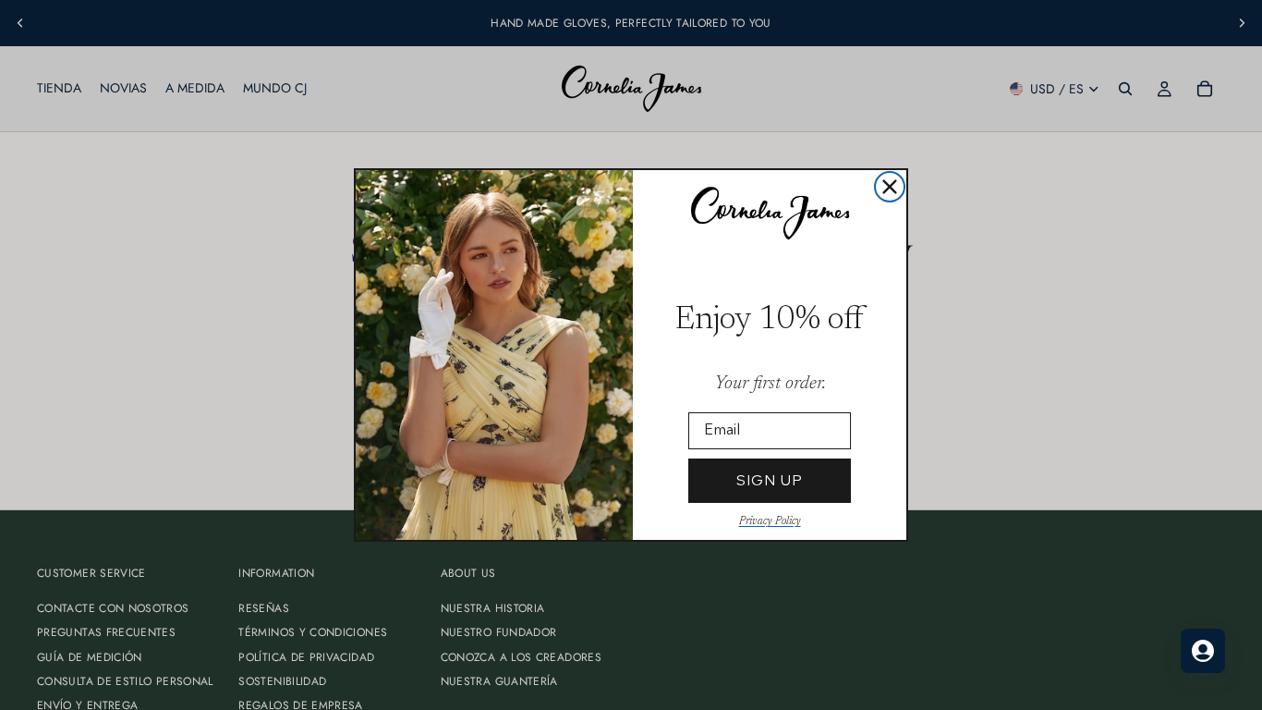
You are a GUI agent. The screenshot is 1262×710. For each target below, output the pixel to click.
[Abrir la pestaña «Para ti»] (1203, 651)
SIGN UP (769, 480)
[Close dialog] (889, 187)
